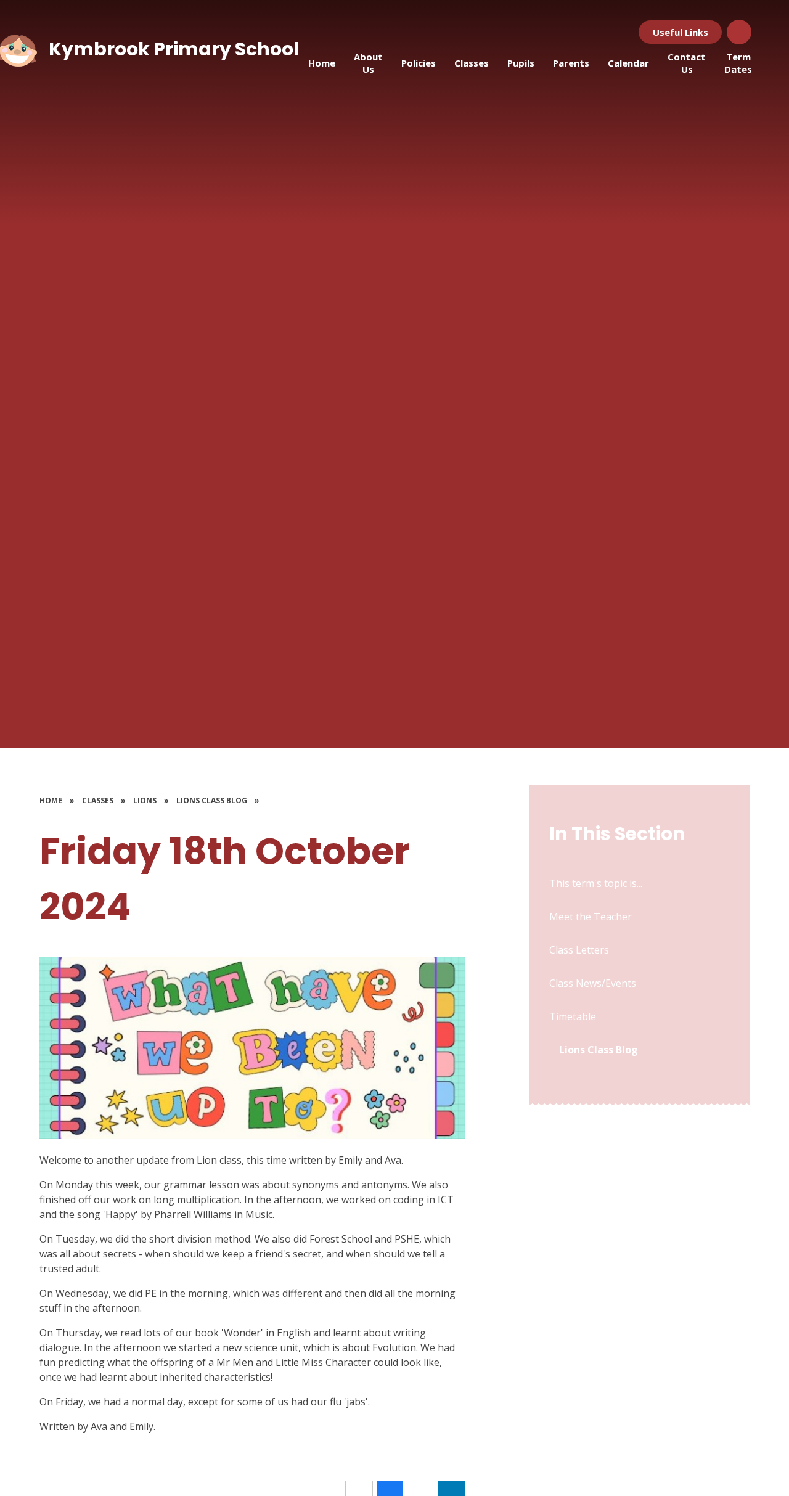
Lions (145, 800)
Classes (97, 800)
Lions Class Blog (211, 800)
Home (50, 800)
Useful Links (680, 32)
